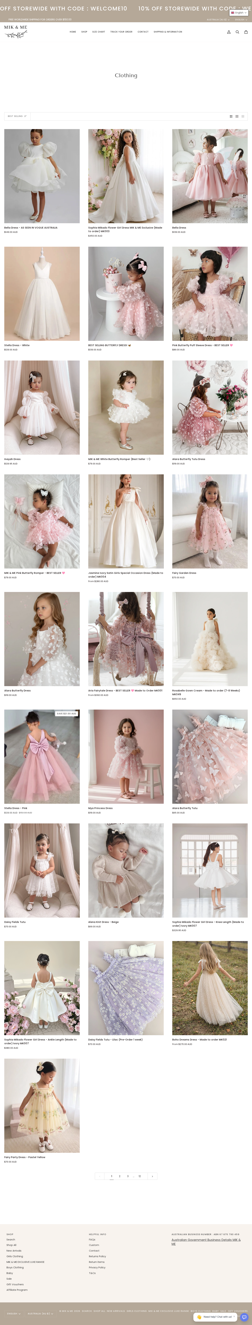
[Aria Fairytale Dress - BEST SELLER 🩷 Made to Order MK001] (126, 639)
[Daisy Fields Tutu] (42, 870)
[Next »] (152, 1176)
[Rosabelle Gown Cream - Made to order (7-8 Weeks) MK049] (210, 639)
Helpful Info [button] (97, 1234)
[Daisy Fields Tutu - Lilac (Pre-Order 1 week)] (126, 988)
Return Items (97, 1262)
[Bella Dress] (210, 176)
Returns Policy (97, 1256)
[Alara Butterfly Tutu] (210, 757)
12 (140, 1176)
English (239, 19)
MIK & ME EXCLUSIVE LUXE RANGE (25, 1262)
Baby (10, 1273)
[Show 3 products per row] (237, 116)
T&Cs (92, 1273)
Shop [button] (10, 1234)
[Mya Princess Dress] (126, 757)
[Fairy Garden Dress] (210, 521)
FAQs (92, 1239)
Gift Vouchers (15, 1284)
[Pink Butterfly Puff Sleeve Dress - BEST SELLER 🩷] (210, 294)
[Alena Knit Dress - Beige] (126, 870)
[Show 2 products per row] (231, 116)
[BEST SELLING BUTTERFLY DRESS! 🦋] (126, 294)
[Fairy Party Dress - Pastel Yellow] (42, 1106)
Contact (94, 1250)
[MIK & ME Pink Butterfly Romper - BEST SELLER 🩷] (42, 521)
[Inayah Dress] (42, 408)
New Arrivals (14, 1250)
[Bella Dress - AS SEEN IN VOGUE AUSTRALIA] (42, 176)
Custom (94, 1245)
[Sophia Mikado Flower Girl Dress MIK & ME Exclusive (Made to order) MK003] (126, 176)
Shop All (11, 1245)
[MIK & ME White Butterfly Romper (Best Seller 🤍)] (126, 408)
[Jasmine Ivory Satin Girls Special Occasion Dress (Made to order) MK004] (126, 521)
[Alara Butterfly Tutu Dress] (210, 408)
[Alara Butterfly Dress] (42, 639)
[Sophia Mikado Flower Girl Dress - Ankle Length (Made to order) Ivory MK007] (42, 988)
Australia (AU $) (217, 19)
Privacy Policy (97, 1267)
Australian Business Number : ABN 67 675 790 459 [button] (205, 1234)
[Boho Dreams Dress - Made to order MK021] (210, 988)
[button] (84, 32)
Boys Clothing (15, 1267)
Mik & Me (67, 1311)
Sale (9, 1278)
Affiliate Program (17, 1290)
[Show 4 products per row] (244, 116)
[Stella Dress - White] (42, 294)
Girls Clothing (15, 1256)
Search (11, 1239)
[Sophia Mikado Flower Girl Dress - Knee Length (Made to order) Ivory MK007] (210, 870)
